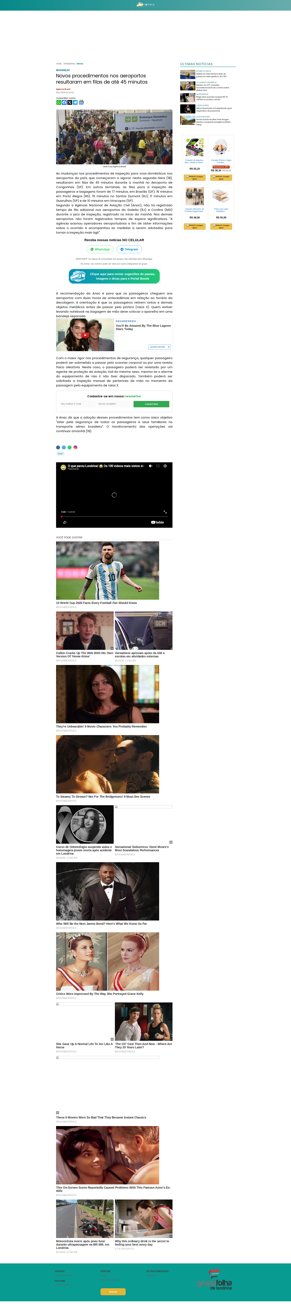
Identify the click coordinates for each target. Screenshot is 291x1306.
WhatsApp (102, 249)
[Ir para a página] (145, 5)
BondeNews (69, 64)
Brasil (80, 64)
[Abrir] (52, 5)
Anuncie (113, 1292)
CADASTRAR (151, 404)
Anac (60, 453)
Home (59, 64)
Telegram (131, 249)
